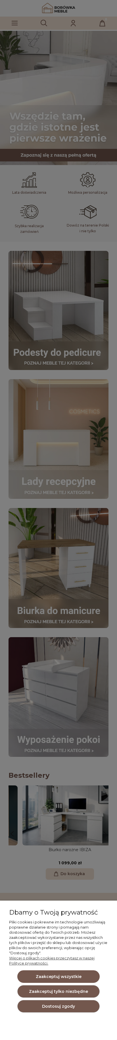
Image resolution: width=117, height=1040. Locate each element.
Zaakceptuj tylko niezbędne (58, 991)
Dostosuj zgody (58, 1006)
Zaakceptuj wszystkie (59, 976)
